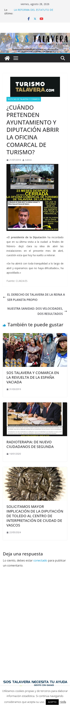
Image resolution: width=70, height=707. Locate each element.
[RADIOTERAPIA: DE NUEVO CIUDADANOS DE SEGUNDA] (35, 405)
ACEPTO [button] (52, 702)
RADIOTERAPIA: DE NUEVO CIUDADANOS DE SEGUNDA (30, 444)
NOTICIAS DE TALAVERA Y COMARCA (23, 99)
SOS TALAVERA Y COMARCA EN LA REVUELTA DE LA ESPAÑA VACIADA (32, 377)
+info (62, 702)
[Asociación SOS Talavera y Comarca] (7, 58)
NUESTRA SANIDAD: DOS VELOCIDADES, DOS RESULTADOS (35, 311)
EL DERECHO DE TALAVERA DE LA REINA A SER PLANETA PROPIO (36, 297)
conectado (40, 560)
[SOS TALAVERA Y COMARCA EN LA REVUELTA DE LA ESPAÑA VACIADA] (35, 336)
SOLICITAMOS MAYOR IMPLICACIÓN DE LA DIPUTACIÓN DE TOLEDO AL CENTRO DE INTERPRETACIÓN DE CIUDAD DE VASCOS (34, 516)
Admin (28, 159)
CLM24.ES (21, 281)
